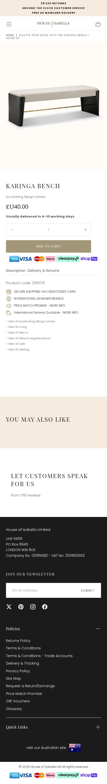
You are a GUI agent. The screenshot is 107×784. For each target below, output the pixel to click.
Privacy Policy (18, 671)
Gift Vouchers (18, 701)
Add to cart (48, 246)
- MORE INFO (56, 305)
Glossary (14, 708)
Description (16, 271)
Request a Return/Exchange (30, 685)
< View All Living (16, 327)
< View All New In (17, 333)
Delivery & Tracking (22, 663)
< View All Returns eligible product (28, 338)
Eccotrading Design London (26, 197)
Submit (88, 590)
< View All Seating (17, 349)
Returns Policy (18, 640)
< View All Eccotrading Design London (30, 321)
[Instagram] (32, 606)
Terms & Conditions (23, 648)
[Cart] (98, 24)
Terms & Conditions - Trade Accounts (39, 655)
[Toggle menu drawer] (9, 24)
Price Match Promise (24, 693)
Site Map (13, 678)
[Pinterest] (20, 606)
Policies (13, 628)
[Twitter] (8, 606)
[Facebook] (44, 606)
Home (10, 35)
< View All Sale (15, 344)
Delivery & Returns (43, 271)
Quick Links (17, 726)
